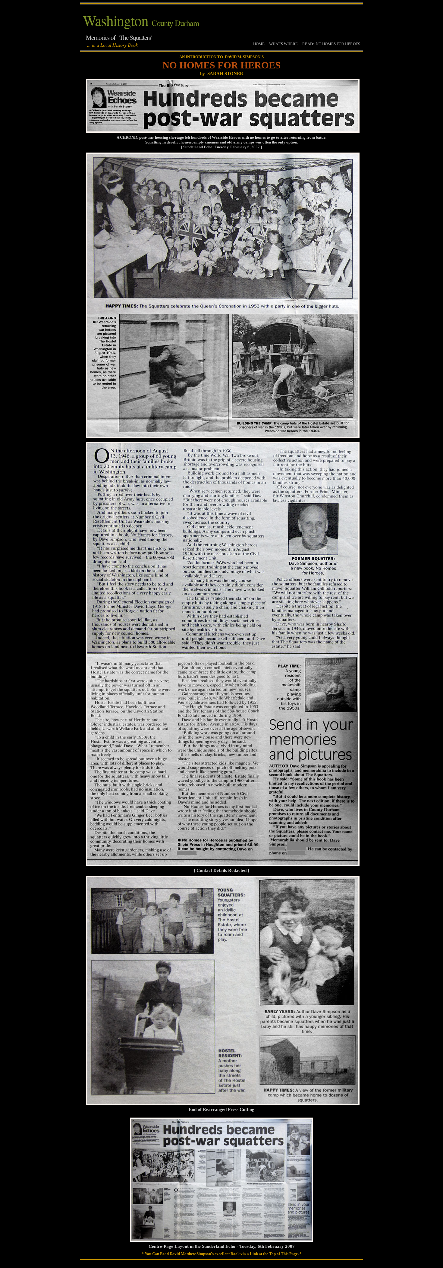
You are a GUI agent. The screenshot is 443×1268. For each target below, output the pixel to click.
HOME (259, 44)
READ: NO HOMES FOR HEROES (331, 44)
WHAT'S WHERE (283, 44)
